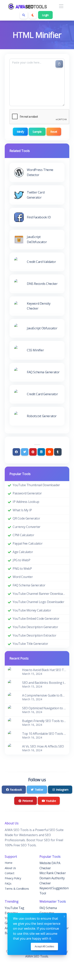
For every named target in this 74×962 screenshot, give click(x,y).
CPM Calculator (23, 535)
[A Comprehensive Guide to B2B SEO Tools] (12, 697)
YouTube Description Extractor (34, 635)
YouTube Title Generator (30, 643)
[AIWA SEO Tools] (27, 6)
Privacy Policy (13, 878)
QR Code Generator (26, 518)
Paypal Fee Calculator (28, 543)
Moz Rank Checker (52, 873)
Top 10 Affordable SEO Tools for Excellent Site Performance (44, 733)
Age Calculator (23, 552)
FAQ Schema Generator (29, 585)
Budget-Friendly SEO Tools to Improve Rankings (44, 721)
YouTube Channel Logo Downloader (38, 602)
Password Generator (27, 493)
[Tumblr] (58, 452)
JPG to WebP (21, 560)
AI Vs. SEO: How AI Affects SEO (43, 746)
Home (8, 863)
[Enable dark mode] (33, 15)
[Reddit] (49, 452)
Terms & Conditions (17, 888)
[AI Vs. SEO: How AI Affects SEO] (12, 748)
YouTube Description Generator (35, 627)
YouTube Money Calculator (32, 610)
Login (45, 15)
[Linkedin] (41, 452)
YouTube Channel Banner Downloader (39, 593)
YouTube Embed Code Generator (36, 618)
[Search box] (23, 15)
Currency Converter (26, 527)
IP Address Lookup (26, 502)
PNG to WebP (22, 568)
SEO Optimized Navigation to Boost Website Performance (44, 708)
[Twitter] (24, 452)
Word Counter (23, 577)
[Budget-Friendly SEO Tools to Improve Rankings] (12, 722)
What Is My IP (22, 510)
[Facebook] (16, 452)
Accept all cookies (44, 946)
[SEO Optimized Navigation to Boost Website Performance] (12, 710)
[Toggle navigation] (61, 6)
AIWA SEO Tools (36, 956)
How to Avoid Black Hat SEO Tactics (44, 670)
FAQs (8, 883)
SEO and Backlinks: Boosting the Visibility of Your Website (44, 682)
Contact (9, 873)
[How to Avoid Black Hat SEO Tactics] (12, 671)
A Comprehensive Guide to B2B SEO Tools (44, 695)
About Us (10, 868)
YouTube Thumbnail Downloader (36, 485)
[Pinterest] (33, 452)
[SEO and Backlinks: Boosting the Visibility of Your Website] (12, 684)
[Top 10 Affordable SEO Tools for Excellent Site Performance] (12, 735)
